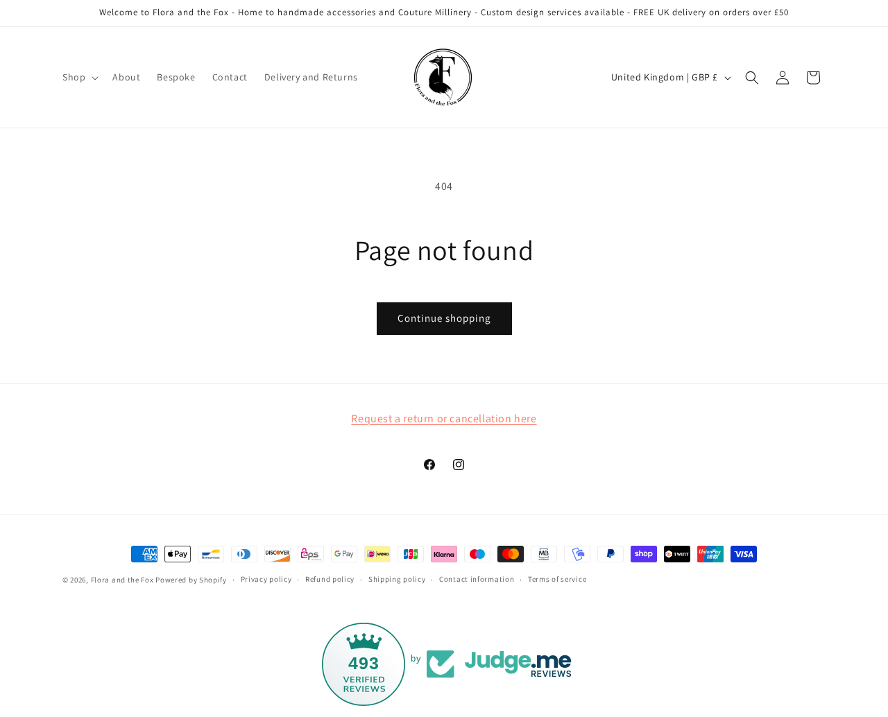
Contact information (476, 579)
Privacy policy (266, 579)
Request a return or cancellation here (443, 418)
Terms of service (557, 579)
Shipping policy (397, 579)
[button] (79, 77)
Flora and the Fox (122, 580)
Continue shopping (444, 318)
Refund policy (330, 579)
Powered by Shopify (191, 580)
